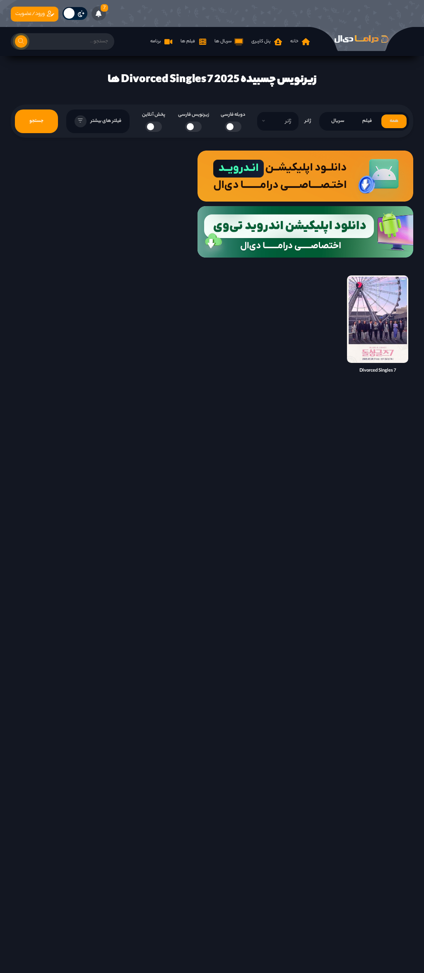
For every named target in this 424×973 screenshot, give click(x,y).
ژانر (308, 121)
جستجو (36, 121)
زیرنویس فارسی (193, 115)
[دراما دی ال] (361, 39)
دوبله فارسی (233, 115)
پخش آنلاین (153, 115)
